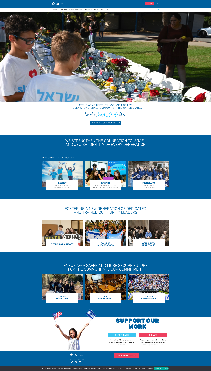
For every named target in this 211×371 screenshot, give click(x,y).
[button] (158, 10)
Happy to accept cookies (161, 368)
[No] (209, 368)
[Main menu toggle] (157, 3)
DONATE (149, 3)
